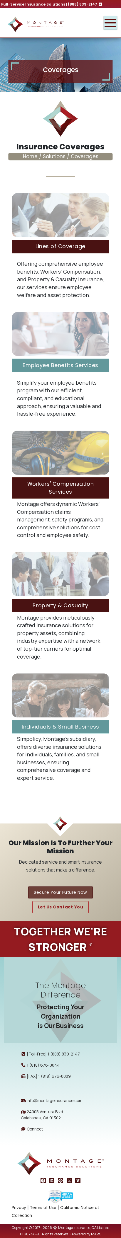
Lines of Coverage (60, 246)
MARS (96, 1234)
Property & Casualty (60, 605)
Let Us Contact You (60, 907)
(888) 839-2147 (83, 4)
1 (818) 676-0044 (43, 1065)
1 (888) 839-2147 (64, 1054)
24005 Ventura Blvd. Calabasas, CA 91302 (42, 1115)
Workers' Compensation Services (60, 487)
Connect (34, 1129)
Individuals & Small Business (60, 726)
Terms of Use (43, 1207)
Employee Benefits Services (60, 365)
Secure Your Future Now (60, 892)
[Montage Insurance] (48, 23)
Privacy (19, 1207)
